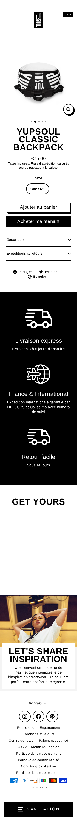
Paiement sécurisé (53, 740)
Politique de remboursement (38, 753)
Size (38, 178)
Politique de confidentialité (38, 760)
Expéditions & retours (24, 253)
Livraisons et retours (38, 734)
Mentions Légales (45, 747)
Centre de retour (22, 740)
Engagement (50, 727)
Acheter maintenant (38, 221)
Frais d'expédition (43, 163)
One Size (37, 189)
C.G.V (22, 747)
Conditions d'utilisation (38, 766)
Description (16, 240)
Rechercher (26, 727)
